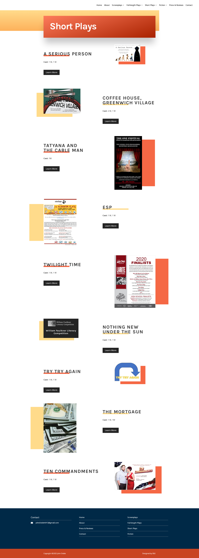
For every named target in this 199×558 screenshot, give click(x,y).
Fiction (162, 5)
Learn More (51, 72)
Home (99, 5)
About (107, 5)
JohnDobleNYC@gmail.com (47, 522)
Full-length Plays (134, 5)
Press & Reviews (176, 5)
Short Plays (150, 5)
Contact (189, 5)
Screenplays (117, 5)
